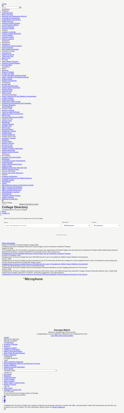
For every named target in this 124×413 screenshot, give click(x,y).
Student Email (7, 133)
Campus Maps (7, 141)
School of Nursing (8, 27)
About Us (5, 70)
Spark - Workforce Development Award (15, 77)
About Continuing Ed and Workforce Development (19, 96)
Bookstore (5, 140)
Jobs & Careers (9, 381)
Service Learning (8, 39)
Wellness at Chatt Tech (10, 199)
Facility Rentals (7, 162)
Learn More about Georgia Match (62, 336)
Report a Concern (8, 110)
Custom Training (7, 98)
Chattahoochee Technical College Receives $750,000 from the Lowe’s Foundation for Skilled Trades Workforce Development (45, 264)
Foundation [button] (6, 67)
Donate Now (6, 84)
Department (65, 222)
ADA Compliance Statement (13, 362)
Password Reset (7, 129)
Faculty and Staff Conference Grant (14, 75)
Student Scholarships (9, 81)
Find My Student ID (8, 134)
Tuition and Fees (7, 56)
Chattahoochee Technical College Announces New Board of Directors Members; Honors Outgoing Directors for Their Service (44, 274)
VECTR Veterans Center (10, 169)
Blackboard (6, 122)
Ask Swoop (8, 374)
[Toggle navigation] (2, 6)
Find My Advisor (7, 147)
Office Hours (8, 388)
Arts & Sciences (7, 14)
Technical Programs (9, 105)
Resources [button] (5, 154)
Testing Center (7, 166)
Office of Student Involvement (12, 188)
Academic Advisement (9, 176)
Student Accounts (8, 54)
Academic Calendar (9, 32)
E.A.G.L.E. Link (7, 145)
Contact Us (6, 213)
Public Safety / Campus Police (14, 383)
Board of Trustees (8, 72)
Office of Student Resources (11, 190)
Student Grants (7, 79)
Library (4, 183)
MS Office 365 (7, 126)
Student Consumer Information (12, 148)
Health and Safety (8, 100)
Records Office (7, 65)
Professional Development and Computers (16, 103)
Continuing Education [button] (9, 94)
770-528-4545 (9, 342)
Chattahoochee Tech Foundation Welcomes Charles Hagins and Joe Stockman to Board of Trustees (36, 253)
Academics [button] (6, 9)
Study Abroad (6, 194)
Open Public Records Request (14, 353)
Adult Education (7, 13)
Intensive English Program (11, 23)
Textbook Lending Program (11, 195)
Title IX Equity (8, 369)
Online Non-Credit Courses (11, 101)
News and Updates (8, 243)
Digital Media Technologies (11, 20)
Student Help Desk (8, 150)
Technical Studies (8, 28)
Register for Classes (9, 131)
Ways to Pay (6, 58)
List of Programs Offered (10, 25)
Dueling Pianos (7, 89)
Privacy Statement (10, 355)
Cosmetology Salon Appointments (13, 161)
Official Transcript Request (13, 351)
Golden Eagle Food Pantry (11, 87)
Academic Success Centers (11, 157)
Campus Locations (10, 348)
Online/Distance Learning (10, 192)
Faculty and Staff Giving (10, 86)
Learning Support (8, 37)
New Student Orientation (10, 49)
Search (6, 222)
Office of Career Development (12, 187)
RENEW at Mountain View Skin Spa (14, 168)
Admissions (6, 44)
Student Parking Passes (10, 152)
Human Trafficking (10, 365)
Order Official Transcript (10, 61)
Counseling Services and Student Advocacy (17, 178)
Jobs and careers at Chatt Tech (12, 114)
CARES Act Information (12, 349)
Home (4, 211)
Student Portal (7, 121)
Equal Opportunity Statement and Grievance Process (22, 363)
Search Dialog (7, 202)
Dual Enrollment (7, 47)
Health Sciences (7, 21)
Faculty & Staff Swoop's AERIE (12, 117)
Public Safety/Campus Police (12, 164)
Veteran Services (8, 197)
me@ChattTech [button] (7, 107)
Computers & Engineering (11, 18)
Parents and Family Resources (12, 173)
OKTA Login (6, 115)
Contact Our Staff (8, 74)
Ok (5, 409)
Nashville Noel (7, 91)
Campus (94, 222)
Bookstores (6, 159)
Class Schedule (7, 35)
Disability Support (8, 180)
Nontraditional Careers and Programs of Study (18, 185)
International (6, 181)
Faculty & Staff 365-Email (10, 112)
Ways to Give (6, 93)
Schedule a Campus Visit (12, 390)
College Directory (8, 124)
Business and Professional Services (14, 16)
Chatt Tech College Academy (12, 46)
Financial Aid (6, 53)
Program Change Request (11, 63)
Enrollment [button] (5, 40)
